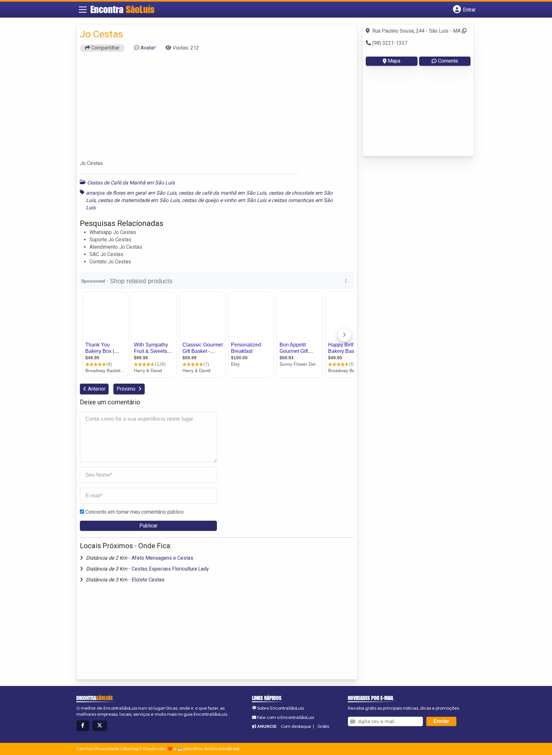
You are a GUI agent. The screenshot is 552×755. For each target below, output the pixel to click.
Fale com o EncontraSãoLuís (285, 717)
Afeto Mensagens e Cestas (162, 558)
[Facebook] (82, 725)
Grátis (323, 726)
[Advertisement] (217, 108)
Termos (84, 748)
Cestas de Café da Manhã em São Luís (131, 183)
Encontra (122, 9)
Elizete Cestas (148, 580)
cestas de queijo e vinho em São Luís (224, 200)
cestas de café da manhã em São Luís (222, 193)
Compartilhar (104, 48)
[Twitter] (99, 725)
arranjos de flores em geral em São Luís (131, 193)
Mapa (394, 61)
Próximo (127, 389)
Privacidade (107, 748)
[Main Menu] (82, 9)
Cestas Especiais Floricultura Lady (170, 569)
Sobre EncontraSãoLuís (280, 708)
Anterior (96, 389)
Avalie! (148, 48)
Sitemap (130, 748)
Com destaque (296, 726)
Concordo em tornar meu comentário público (134, 512)
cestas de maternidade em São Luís (139, 200)
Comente (448, 61)
